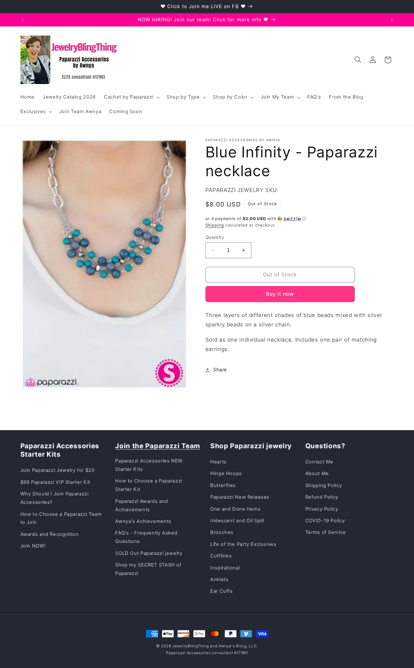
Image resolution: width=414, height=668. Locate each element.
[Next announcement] (392, 19)
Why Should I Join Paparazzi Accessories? (54, 498)
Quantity (214, 237)
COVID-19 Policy (325, 521)
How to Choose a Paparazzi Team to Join (61, 518)
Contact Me (319, 462)
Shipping (214, 225)
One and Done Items (235, 509)
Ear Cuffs (221, 591)
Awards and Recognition (49, 534)
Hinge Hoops (226, 473)
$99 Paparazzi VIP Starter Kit (55, 482)
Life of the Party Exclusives (243, 544)
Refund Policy (321, 497)
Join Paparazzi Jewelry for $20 (57, 470)
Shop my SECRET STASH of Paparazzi (148, 569)
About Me (317, 473)
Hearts (218, 462)
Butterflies (223, 485)
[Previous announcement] (22, 19)
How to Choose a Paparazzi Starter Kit (148, 485)
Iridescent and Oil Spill (237, 521)
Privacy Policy (321, 509)
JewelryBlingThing (190, 646)
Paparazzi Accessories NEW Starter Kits (149, 465)
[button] (131, 97)
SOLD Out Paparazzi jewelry (148, 553)
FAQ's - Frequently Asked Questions (146, 537)
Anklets (219, 579)
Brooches (222, 532)
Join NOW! (33, 546)
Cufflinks (221, 556)
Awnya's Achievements (143, 521)
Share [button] (220, 370)
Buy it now (280, 294)
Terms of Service (325, 532)
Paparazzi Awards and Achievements (141, 505)
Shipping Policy (323, 485)
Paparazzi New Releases (239, 497)
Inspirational (225, 568)
